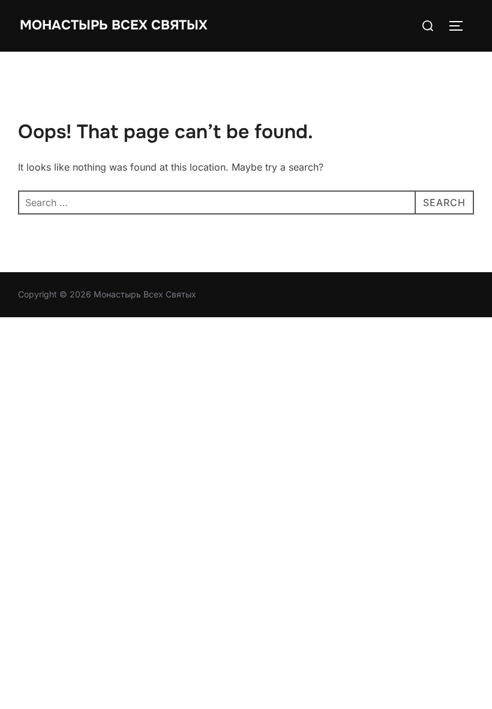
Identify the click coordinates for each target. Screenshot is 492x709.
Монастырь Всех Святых (114, 25)
